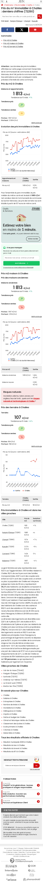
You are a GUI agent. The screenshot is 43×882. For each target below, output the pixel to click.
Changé (27, 21)
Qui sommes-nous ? (10, 848)
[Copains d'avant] (11, 875)
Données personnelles (29, 850)
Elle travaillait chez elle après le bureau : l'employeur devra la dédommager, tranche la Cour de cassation (20, 834)
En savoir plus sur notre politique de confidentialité (18, 267)
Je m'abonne (20, 263)
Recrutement (17, 850)
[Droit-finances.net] (32, 870)
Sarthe (30, 5)
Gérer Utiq (22, 852)
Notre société (29, 848)
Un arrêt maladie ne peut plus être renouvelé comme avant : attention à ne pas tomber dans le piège (20, 822)
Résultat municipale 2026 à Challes (17, 742)
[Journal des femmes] (11, 866)
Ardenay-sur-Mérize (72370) (15, 680)
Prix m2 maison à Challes (13, 43)
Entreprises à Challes (12, 701)
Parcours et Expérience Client (15, 801)
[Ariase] (11, 879)
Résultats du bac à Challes (14, 745)
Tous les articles (31, 852)
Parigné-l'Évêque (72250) (13, 673)
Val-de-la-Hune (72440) (13, 670)
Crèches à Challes (10, 730)
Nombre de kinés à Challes (14, 704)
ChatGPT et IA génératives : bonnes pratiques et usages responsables (18, 785)
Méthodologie (36, 123)
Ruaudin (35, 21)
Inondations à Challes (12, 708)
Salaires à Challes (10, 698)
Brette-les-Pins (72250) (13, 686)
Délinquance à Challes (12, 711)
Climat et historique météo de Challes (18, 720)
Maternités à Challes (11, 733)
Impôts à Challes (10, 714)
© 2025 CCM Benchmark (21, 856)
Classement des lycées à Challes (16, 723)
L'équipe (20, 848)
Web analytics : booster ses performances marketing (14, 794)
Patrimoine (9, 5)
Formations (9, 779)
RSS (38, 852)
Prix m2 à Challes (10, 40)
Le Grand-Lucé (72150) (12, 683)
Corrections (10, 854)
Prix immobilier (20, 5)
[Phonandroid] (32, 879)
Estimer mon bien (33, 239)
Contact (9, 850)
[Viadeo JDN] (32, 875)
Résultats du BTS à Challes (14, 751)
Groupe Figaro (31, 854)
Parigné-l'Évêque (16, 21)
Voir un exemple (35, 769)
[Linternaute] (11, 870)
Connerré (5, 553)
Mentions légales (20, 854)
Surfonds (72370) (10, 676)
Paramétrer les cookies (10, 852)
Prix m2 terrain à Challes (13, 46)
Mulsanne (5, 560)
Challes (6, 695)
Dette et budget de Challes (14, 717)
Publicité (36, 848)
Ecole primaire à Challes (13, 727)
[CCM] (32, 866)
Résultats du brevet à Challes (15, 748)
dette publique (25, 597)
